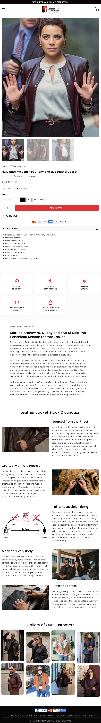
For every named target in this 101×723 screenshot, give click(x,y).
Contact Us (88, 716)
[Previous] (7, 77)
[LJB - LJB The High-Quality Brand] (50, 9)
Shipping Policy (74, 716)
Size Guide (23, 189)
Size (3, 195)
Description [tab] (15, 326)
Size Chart (9, 189)
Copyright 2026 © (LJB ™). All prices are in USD (50, 721)
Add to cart (57, 208)
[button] (3, 9)
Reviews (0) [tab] (29, 326)
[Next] (94, 77)
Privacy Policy (14, 716)
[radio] (4, 200)
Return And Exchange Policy (52, 716)
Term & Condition (30, 716)
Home (4, 166)
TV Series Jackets (18, 166)
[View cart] (97, 9)
